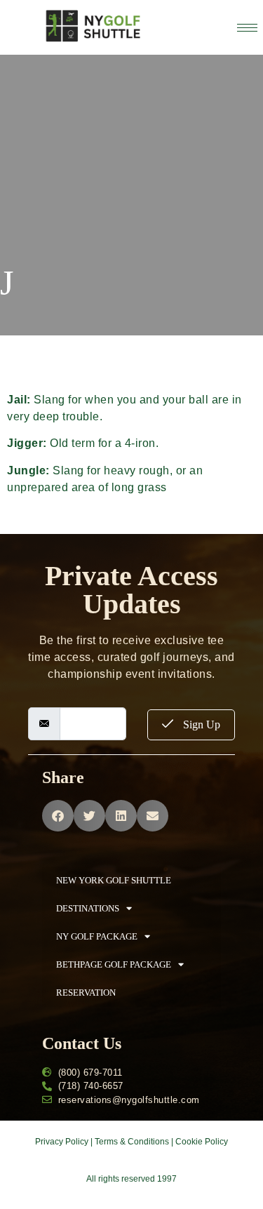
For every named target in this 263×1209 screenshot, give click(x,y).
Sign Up (200, 724)
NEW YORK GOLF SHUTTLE (113, 880)
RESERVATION (86, 992)
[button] (58, 815)
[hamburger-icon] (247, 27)
